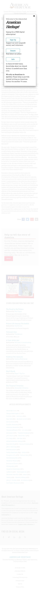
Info (13, 59)
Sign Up (13, 40)
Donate (13, 51)
